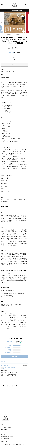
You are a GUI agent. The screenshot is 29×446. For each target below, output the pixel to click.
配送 (9, 48)
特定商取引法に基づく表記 (7, 436)
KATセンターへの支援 (6, 427)
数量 (14, 57)
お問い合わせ (4, 429)
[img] (4, 365)
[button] (11, 52)
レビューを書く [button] (14, 356)
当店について (4, 424)
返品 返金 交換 (4, 441)
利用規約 (3, 434)
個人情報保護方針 (5, 438)
